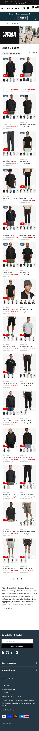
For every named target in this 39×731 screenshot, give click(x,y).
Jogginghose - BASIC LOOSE (28, 420)
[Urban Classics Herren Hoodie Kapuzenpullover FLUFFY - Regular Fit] (11, 104)
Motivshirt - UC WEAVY (26, 346)
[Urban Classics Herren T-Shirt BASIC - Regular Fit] (28, 141)
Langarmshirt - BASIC (9, 494)
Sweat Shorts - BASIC (9, 346)
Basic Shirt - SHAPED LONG (28, 124)
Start (3, 24)
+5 (17, 413)
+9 (34, 191)
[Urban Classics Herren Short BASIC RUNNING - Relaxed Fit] (28, 548)
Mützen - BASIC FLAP (26, 309)
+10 (17, 153)
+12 (34, 79)
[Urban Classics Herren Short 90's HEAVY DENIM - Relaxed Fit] (28, 512)
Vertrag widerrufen (8, 679)
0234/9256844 (8, 693)
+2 (34, 524)
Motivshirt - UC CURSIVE (10, 383)
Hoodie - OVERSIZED (26, 457)
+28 (34, 116)
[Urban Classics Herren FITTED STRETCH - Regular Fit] (11, 289)
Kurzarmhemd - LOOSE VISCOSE (11, 531)
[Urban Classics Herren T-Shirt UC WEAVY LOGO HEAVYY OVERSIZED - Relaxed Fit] (28, 326)
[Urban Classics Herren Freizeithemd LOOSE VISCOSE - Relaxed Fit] (11, 512)
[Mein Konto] (28, 8)
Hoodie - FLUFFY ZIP (9, 87)
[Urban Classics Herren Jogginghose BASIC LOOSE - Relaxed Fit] (28, 401)
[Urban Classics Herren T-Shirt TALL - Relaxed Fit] (28, 252)
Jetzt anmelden (17, 646)
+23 (34, 228)
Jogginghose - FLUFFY (9, 161)
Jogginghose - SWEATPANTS (28, 235)
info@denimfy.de (9, 689)
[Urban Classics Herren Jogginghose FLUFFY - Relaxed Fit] (28, 475)
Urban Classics (6, 85)
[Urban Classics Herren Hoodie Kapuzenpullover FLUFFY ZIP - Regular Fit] (11, 67)
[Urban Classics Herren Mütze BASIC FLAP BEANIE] (28, 289)
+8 (34, 487)
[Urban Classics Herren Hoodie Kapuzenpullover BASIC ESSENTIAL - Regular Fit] (11, 401)
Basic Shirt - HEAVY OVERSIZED (11, 198)
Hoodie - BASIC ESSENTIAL (10, 420)
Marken (8, 24)
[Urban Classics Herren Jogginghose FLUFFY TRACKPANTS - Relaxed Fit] (11, 141)
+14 (17, 116)
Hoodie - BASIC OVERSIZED (11, 457)
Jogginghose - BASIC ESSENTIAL (28, 383)
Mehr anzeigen (7, 608)
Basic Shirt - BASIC (25, 161)
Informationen (8, 670)
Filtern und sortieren (12, 53)
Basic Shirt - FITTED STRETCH (11, 309)
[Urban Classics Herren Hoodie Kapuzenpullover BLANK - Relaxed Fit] (11, 252)
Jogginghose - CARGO (26, 198)
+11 (17, 79)
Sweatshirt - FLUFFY (26, 87)
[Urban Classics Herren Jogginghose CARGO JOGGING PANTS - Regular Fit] (28, 178)
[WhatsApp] (18, 652)
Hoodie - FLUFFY (7, 124)
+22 (17, 265)
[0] (36, 8)
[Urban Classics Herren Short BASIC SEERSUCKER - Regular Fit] (11, 548)
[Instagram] (8, 652)
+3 (34, 376)
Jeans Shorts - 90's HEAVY (27, 531)
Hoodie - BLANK (7, 272)
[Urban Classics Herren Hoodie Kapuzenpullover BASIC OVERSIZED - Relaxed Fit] (11, 438)
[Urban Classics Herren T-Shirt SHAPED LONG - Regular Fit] (28, 104)
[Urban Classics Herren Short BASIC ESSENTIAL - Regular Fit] (11, 326)
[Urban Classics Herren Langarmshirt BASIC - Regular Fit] (11, 475)
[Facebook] (4, 652)
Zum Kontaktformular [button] (9, 710)
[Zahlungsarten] (20, 717)
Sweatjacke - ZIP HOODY (10, 235)
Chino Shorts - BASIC (9, 568)
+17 (34, 153)
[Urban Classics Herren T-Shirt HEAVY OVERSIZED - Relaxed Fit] (11, 178)
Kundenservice (9, 663)
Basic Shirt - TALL (25, 272)
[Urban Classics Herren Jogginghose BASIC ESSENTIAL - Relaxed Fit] (28, 364)
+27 (17, 191)
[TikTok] (13, 652)
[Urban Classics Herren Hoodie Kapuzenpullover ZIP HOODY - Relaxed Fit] (11, 215)
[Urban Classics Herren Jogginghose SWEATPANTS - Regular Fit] (28, 215)
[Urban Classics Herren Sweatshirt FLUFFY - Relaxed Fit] (28, 67)
